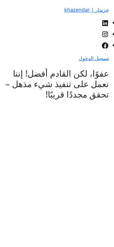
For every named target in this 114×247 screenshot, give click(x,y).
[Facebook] (105, 44)
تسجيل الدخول (94, 58)
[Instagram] (105, 33)
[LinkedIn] (105, 22)
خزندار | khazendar (86, 9)
